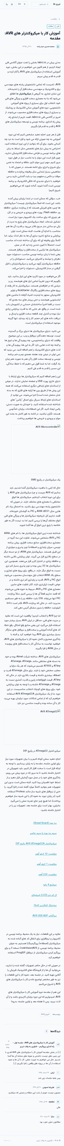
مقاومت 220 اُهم (48, 874)
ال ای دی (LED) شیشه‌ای (44, 895)
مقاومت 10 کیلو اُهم (46, 854)
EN (19, 4)
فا (24, 4)
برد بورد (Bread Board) (45, 823)
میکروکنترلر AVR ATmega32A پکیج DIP (36, 844)
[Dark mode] (6, 4)
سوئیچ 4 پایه (50, 885)
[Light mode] (12, 4)
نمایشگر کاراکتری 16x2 (45, 905)
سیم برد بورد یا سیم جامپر (43, 833)
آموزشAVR (45, 1014)
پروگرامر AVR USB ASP (44, 916)
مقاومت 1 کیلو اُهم (47, 864)
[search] (40, 4)
